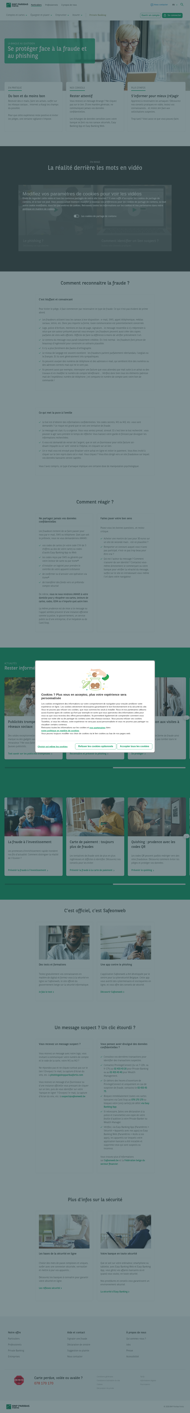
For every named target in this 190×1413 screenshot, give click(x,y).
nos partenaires (97, 727)
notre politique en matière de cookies (60, 730)
